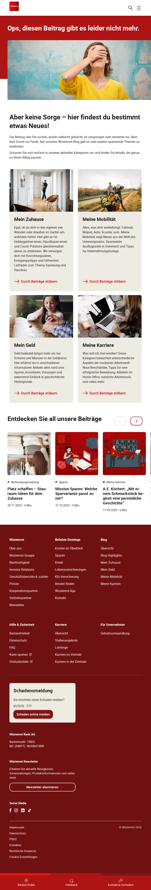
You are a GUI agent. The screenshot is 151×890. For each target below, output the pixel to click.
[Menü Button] (139, 8)
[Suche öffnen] (130, 7)
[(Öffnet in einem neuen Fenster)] (10, 810)
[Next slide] (136, 421)
